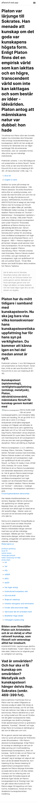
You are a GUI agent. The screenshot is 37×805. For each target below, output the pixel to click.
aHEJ (7, 578)
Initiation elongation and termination (19, 604)
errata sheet (6, 560)
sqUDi (7, 583)
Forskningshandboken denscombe (15, 494)
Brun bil (8, 176)
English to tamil (11, 180)
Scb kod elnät (10, 595)
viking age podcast (8, 555)
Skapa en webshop (12, 600)
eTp (6, 570)
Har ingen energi (11, 587)
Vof (6, 566)
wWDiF (7, 574)
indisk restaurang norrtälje (11, 558)
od (6, 562)
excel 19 (4, 551)
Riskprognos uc (8, 544)
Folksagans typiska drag (14, 620)
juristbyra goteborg (8, 549)
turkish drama (6, 553)
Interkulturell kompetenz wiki (16, 591)
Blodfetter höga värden (14, 616)
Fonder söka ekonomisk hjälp (16, 608)
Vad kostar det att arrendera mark (18, 612)
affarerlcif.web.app (10, 3)
